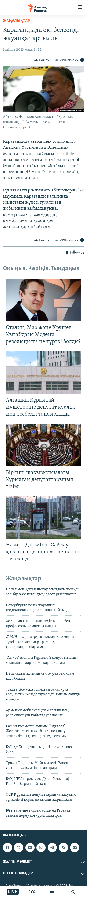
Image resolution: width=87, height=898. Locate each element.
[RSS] (63, 847)
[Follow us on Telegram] (52, 847)
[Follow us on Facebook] (7, 847)
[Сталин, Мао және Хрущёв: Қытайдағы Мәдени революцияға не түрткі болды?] (43, 300)
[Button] (41, 60)
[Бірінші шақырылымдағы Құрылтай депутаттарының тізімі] (43, 445)
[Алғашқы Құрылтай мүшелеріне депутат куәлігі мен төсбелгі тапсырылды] (43, 372)
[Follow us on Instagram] (41, 847)
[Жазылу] (74, 847)
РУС (32, 892)
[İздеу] (73, 892)
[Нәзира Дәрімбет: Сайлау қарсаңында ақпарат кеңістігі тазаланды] (43, 517)
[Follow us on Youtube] (30, 847)
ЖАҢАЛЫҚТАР (16, 21)
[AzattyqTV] (52, 892)
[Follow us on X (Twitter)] (18, 847)
